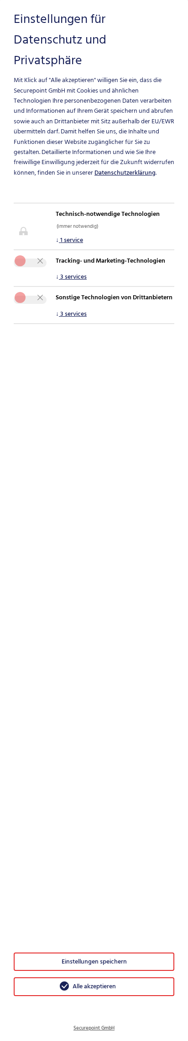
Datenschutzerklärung (125, 172)
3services (71, 276)
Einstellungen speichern (94, 961)
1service (69, 240)
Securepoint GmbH (94, 1028)
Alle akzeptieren (94, 986)
